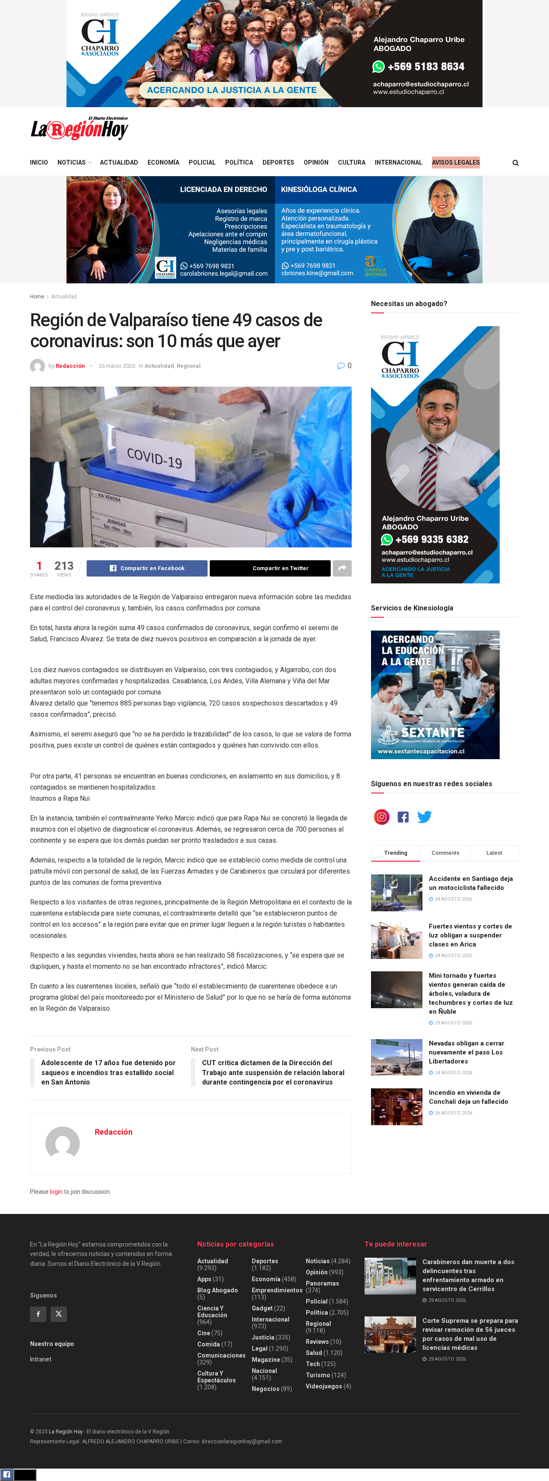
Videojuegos (324, 1386)
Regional (189, 366)
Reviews (317, 1341)
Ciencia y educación (212, 1312)
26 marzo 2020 (117, 366)
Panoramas (322, 1283)
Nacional (264, 1370)
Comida (208, 1344)
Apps (204, 1279)
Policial (202, 162)
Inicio (39, 162)
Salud (314, 1352)
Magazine (266, 1359)
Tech (313, 1364)
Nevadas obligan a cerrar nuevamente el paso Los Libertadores (466, 1052)
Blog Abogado (217, 1290)
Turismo (318, 1375)
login (56, 1191)
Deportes (278, 162)
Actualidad (119, 162)
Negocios (266, 1388)
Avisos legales (456, 162)
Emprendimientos (277, 1290)
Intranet (40, 1359)
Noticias (71, 162)
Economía (163, 162)
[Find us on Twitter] (59, 1314)
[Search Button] (516, 163)
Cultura (351, 162)
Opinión (316, 162)
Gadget (262, 1308)
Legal (260, 1348)
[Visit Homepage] (79, 128)
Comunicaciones (221, 1355)
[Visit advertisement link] (274, 53)
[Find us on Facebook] (38, 1314)
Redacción (70, 366)
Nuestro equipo (52, 1343)
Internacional (398, 162)
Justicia (263, 1337)
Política (239, 162)
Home (37, 297)
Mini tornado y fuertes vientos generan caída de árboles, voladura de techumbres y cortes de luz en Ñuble (471, 993)
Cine (203, 1333)
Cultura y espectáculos (216, 1377)
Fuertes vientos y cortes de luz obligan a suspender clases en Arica (470, 935)
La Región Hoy (66, 1432)
